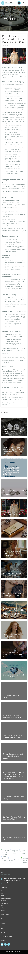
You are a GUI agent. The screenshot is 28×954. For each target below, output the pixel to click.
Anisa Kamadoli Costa (11, 156)
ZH (23, 2)
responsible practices (15, 378)
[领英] (2, 944)
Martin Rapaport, (9, 171)
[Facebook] (8, 944)
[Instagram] (5, 944)
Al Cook (11, 136)
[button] (19, 3)
